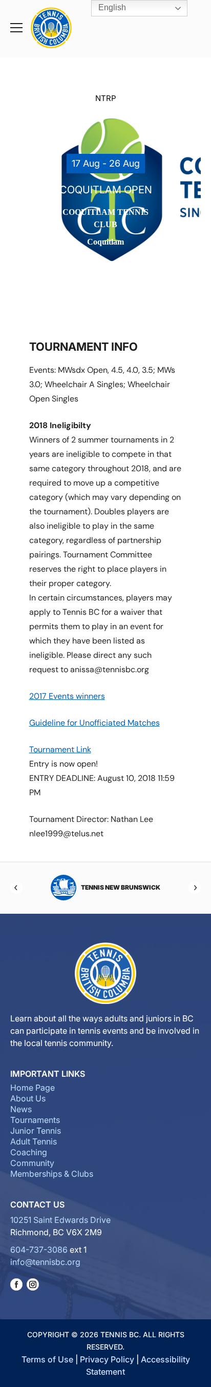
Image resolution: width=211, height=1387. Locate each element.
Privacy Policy (107, 1359)
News (21, 1109)
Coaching (28, 1152)
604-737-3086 (39, 1249)
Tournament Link (60, 749)
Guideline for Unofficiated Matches (94, 722)
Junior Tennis (35, 1130)
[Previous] (16, 887)
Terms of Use (47, 1359)
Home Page (32, 1087)
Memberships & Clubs (51, 1174)
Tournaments (35, 1120)
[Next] (194, 887)
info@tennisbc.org (45, 1262)
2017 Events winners (67, 696)
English (111, 7)
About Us (28, 1098)
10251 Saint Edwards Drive (60, 1220)
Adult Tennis (33, 1141)
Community (32, 1163)
